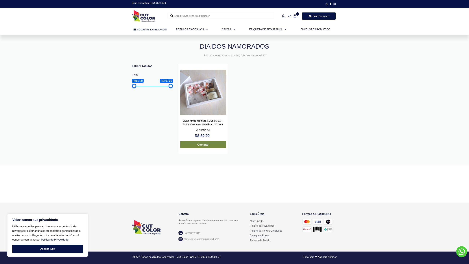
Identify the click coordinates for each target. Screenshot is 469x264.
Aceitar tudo (47, 248)
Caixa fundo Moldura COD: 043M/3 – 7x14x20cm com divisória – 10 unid (203, 122)
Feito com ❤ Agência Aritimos (320, 256)
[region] (47, 235)
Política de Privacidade (55, 239)
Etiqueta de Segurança (265, 29)
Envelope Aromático (315, 29)
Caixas (226, 29)
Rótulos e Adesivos (190, 29)
